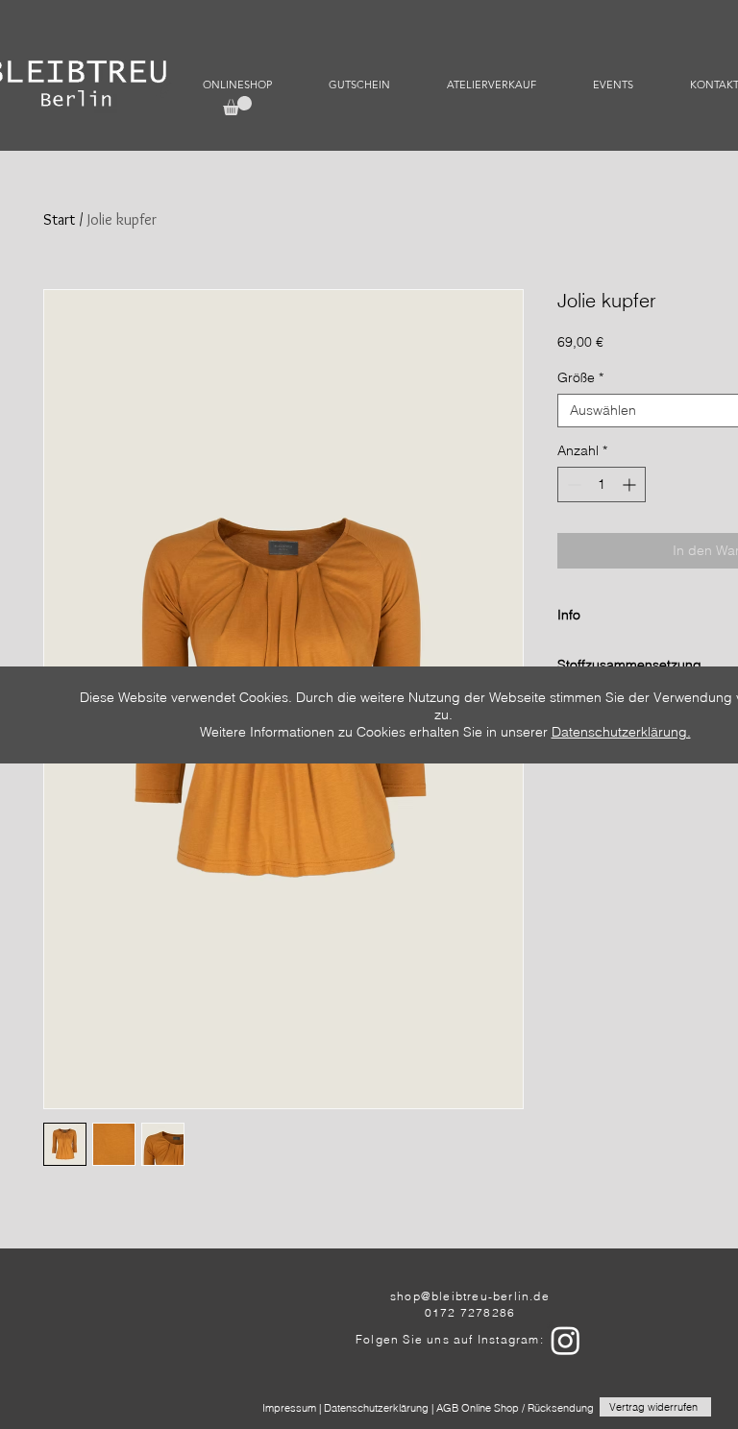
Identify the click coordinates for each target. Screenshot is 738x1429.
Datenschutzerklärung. (621, 731)
